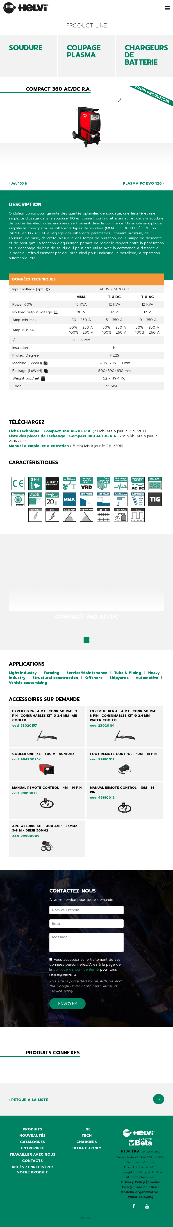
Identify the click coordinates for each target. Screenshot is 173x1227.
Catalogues (32, 1142)
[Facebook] (133, 1206)
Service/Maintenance (86, 673)
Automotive (147, 677)
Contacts (32, 1161)
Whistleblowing (140, 1197)
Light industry (23, 673)
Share (13, 266)
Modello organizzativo (139, 1192)
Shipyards (119, 677)
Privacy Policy (81, 986)
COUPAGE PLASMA (84, 51)
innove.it (86, 1217)
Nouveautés (32, 1135)
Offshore (93, 677)
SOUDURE (26, 47)
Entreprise (32, 1148)
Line (86, 1129)
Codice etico (146, 1187)
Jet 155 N (18, 183)
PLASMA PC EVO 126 (143, 183)
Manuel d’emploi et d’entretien (39, 446)
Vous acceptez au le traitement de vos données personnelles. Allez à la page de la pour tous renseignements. (85, 967)
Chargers (86, 1142)
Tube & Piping (127, 673)
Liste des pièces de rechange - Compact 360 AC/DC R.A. (63, 436)
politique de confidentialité (76, 969)
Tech (87, 1135)
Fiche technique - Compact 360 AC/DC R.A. (50, 431)
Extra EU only (86, 1148)
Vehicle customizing (28, 682)
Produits (32, 1129)
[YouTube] (147, 1206)
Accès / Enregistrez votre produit (32, 1169)
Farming (51, 673)
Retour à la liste (29, 1099)
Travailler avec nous (32, 1154)
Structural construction (55, 677)
